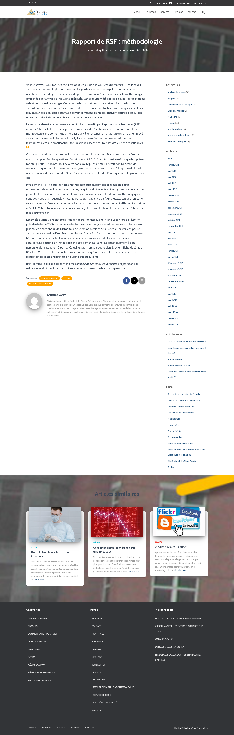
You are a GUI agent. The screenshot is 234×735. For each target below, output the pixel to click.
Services (164, 12)
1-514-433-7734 (160, 3)
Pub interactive (175, 437)
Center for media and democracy (184, 400)
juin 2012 (172, 170)
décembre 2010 (175, 263)
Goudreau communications (181, 406)
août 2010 (172, 287)
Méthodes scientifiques (40, 284)
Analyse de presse (49, 278)
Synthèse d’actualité (105, 702)
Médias (67, 278)
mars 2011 (172, 244)
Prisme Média (174, 431)
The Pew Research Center (180, 443)
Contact (192, 12)
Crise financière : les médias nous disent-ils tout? (179, 629)
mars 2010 (173, 312)
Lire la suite (39, 579)
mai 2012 (172, 177)
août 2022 (172, 158)
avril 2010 (172, 306)
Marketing (172, 116)
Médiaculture (174, 418)
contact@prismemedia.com (184, 3)
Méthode (178, 12)
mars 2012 (172, 189)
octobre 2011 (174, 220)
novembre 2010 (175, 269)
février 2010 (173, 318)
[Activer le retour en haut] (228, 729)
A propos (151, 12)
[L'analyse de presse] (37, 12)
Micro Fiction (174, 424)
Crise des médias (176, 110)
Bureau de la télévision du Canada (184, 394)
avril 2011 (172, 238)
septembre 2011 (175, 226)
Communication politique (180, 104)
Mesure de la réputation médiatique (113, 687)
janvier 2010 (173, 324)
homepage (97, 641)
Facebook (32, 2)
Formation (99, 679)
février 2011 (173, 250)
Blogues (171, 98)
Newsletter (203, 3)
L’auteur (96, 649)
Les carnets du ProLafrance (181, 412)
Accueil (138, 12)
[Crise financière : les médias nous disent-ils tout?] (117, 521)
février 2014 (173, 164)
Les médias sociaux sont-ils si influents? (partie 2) (178, 657)
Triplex (171, 467)
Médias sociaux (175, 129)
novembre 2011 (175, 214)
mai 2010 (172, 300)
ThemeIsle (202, 728)
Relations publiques (177, 141)
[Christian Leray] (34, 300)
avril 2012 (172, 183)
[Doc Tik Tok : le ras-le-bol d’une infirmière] (55, 523)
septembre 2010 (176, 281)
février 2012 (173, 195)
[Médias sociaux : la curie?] (179, 521)
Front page (98, 633)
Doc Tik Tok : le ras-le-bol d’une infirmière (188, 341)
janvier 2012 (173, 201)
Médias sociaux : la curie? (179, 365)
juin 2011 (171, 232)
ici (27, 147)
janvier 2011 (173, 257)
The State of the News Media (182, 461)
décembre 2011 (175, 207)
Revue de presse (102, 695)
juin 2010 (172, 293)
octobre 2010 (174, 275)
